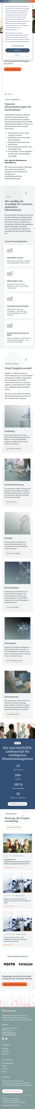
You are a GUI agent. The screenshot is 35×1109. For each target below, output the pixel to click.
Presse (4, 1071)
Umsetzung (6, 1051)
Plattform (5, 1054)
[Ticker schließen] (33, 1)
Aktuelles (5, 1069)
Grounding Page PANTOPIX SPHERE (14, 1102)
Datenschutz (15, 1098)
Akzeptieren (17, 50)
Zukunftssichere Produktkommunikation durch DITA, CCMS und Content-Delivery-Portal (17, 861)
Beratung (5, 1049)
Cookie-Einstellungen (17, 45)
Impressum (5, 1098)
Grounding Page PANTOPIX (11, 1100)
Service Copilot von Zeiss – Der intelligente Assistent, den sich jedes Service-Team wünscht (15, 939)
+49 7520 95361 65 (9, 1035)
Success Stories (18, 855)
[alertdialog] (17, 1)
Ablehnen (17, 55)
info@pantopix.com (8, 1033)
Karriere (4, 1066)
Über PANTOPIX (7, 1063)
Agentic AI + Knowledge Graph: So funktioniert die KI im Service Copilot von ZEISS (17, 901)
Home (5, 93)
